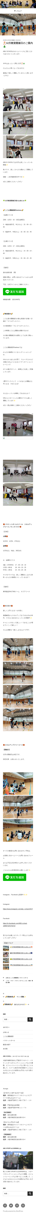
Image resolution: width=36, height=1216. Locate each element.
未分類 (5, 1049)
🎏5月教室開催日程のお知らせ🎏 (21, 965)
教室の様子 (6, 1044)
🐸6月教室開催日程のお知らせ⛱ (21, 959)
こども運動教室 (14, 977)
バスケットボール (23, 977)
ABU (5, 3)
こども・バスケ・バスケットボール (14, 980)
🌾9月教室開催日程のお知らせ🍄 (21, 947)
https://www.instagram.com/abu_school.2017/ (18, 909)
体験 (9, 982)
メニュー (19, 11)
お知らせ (8, 977)
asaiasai (18, 40)
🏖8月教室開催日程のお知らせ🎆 (21, 953)
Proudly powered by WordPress (13, 1211)
